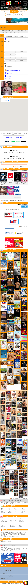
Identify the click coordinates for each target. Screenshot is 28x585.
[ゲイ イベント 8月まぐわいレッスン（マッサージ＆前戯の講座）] (21, 487)
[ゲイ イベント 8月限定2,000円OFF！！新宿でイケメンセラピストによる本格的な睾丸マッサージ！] (17, 270)
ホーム (5, 11)
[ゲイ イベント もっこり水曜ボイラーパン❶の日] (14, 394)
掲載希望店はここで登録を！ (6, 541)
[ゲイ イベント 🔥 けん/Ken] (16, 487)
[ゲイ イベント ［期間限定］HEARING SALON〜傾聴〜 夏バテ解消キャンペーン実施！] (10, 299)
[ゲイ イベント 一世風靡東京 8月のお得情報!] (3, 328)
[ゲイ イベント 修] (21, 491)
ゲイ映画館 (12, 526)
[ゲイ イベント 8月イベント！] (10, 321)
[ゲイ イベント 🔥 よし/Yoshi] (16, 494)
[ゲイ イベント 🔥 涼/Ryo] (21, 470)
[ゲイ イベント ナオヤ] (19, 427)
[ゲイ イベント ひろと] (3, 415)
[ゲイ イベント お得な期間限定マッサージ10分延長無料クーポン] (10, 347)
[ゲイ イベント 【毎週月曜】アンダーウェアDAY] (16, 484)
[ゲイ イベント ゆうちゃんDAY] (10, 308)
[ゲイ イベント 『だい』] (3, 408)
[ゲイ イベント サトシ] (8, 435)
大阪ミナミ (3, 512)
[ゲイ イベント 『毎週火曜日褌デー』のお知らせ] (3, 385)
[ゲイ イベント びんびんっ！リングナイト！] (8, 409)
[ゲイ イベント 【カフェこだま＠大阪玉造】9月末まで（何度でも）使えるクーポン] (3, 265)
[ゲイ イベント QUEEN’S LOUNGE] (25, 432)
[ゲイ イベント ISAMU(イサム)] (24, 363)
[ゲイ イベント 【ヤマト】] (25, 471)
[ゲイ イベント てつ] (19, 434)
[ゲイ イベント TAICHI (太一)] (24, 254)
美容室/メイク (4, 521)
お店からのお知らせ (9, 14)
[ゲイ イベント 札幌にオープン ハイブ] (3, 457)
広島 (15, 512)
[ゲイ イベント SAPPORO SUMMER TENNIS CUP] (8, 454)
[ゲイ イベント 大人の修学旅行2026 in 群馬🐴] (25, 451)
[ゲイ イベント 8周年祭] (25, 466)
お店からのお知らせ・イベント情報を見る (19, 498)
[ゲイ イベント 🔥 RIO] (19, 404)
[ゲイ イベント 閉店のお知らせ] (14, 444)
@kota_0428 (9, 73)
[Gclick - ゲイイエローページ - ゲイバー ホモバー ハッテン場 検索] (14, 3)
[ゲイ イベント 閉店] (19, 450)
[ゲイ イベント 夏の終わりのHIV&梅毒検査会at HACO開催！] (3, 465)
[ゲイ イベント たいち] (3, 435)
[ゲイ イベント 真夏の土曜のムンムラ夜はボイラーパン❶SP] (16, 473)
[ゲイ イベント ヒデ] (17, 286)
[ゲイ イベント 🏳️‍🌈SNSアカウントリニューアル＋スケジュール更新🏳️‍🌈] (3, 376)
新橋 (2, 509)
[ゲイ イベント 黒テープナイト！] (25, 476)
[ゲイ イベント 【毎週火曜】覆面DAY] (24, 309)
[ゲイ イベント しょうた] (7, 491)
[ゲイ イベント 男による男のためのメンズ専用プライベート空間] (17, 363)
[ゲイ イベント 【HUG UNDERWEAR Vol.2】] (3, 256)
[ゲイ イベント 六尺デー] (3, 421)
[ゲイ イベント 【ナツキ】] (3, 296)
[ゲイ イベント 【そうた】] (8, 397)
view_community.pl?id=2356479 (13, 70)
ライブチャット (22, 523)
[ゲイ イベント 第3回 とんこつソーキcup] (14, 453)
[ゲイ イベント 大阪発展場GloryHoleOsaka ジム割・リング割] (14, 404)
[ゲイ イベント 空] (11, 489)
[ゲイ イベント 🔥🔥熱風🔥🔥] (11, 477)
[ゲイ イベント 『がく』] (24, 385)
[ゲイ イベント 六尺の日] (21, 473)
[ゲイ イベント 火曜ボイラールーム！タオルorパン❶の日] (17, 354)
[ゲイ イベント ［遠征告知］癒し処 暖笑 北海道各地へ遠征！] (14, 411)
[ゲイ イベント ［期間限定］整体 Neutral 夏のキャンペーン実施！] (10, 370)
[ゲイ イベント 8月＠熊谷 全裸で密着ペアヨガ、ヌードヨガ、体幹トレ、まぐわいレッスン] (25, 489)
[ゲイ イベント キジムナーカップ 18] (14, 461)
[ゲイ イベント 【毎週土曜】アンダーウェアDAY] (21, 479)
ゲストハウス (3, 520)
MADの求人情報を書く (22, 204)
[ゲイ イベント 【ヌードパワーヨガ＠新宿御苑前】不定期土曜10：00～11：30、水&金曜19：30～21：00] (14, 434)
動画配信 (3, 526)
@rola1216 (9, 78)
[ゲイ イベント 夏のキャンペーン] (3, 344)
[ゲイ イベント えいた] (7, 472)
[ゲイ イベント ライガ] (10, 356)
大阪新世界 (10, 512)
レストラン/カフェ (13, 520)
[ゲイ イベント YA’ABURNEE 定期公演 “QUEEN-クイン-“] (24, 355)
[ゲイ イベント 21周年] (19, 465)
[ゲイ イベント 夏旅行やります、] (3, 315)
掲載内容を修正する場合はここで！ (8, 543)
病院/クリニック (22, 521)
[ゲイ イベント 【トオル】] (2, 485)
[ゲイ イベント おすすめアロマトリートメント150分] (14, 400)
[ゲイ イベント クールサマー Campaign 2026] (24, 292)
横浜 (2, 511)
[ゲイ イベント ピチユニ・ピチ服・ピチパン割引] (25, 425)
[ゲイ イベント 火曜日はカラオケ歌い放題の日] (24, 302)
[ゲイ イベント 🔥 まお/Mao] (16, 478)
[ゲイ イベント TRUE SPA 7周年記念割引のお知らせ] (17, 335)
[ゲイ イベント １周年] (3, 450)
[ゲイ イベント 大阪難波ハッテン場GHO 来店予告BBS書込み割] (24, 331)
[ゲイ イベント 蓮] (25, 393)
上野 (15, 508)
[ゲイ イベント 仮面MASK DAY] (25, 485)
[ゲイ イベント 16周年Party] (8, 462)
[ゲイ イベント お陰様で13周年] (3, 370)
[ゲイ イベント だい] (7, 478)
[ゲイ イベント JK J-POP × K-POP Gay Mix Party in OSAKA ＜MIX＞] (11, 483)
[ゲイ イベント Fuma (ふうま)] (24, 324)
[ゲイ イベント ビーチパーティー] (8, 442)
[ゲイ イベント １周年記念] (24, 262)
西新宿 (16, 509)
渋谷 (9, 509)
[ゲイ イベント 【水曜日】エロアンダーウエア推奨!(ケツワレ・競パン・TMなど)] (8, 404)
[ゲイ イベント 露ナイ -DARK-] (25, 409)
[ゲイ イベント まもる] (24, 272)
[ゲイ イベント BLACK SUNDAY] (2, 492)
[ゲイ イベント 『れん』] (8, 423)
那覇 (2, 514)
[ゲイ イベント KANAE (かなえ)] (17, 278)
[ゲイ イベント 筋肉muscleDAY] (14, 419)
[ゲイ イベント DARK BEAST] (3, 285)
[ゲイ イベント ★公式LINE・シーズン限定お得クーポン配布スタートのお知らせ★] (24, 338)
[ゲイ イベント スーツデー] (3, 354)
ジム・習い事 (21, 520)
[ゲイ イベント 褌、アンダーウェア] (3, 393)
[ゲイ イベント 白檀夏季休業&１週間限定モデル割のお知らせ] (2, 472)
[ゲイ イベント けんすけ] (24, 316)
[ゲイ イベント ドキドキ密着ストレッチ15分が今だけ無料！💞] (17, 312)
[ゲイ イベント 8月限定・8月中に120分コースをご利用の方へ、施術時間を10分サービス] (10, 255)
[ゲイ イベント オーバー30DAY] (19, 412)
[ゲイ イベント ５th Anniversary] (19, 442)
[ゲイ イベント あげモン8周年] (3, 442)
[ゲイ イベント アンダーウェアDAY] (16, 490)
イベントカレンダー (18, 14)
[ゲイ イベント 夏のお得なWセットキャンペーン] (17, 320)
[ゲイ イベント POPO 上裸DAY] (2, 478)
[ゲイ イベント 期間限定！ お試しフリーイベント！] (3, 321)
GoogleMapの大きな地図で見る (14, 137)
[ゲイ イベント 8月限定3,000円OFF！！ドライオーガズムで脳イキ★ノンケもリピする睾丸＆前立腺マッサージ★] (25, 397)
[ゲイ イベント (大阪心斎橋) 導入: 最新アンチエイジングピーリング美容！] (17, 256)
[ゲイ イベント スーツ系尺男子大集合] (25, 414)
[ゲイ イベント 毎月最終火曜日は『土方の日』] (10, 273)
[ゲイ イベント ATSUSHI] (17, 304)
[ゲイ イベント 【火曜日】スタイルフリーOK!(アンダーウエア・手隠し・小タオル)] (10, 281)
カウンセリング (13, 525)
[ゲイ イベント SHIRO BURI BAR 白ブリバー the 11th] (11, 472)
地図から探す (22, 11)
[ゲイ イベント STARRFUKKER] (7, 484)
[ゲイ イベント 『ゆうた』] (10, 380)
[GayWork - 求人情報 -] (24, 206)
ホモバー (3, 518)
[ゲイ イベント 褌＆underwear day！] (17, 345)
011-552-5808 (9, 39)
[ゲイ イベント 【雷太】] (25, 403)
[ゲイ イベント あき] (17, 379)
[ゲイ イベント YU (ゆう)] (25, 419)
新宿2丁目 (23, 509)
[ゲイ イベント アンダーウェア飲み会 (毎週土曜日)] (21, 496)
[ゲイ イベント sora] (3, 427)
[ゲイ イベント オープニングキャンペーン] (10, 316)
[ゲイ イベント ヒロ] (8, 429)
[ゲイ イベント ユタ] (25, 494)
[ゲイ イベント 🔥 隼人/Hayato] (19, 399)
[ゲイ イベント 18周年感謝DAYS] (8, 448)
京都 (15, 511)
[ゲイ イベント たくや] (19, 393)
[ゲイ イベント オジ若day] (3, 306)
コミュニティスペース (14, 523)
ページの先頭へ (20, 581)
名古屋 (9, 511)
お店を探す (14, 11)
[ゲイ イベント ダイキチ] (17, 327)
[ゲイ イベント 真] (3, 336)
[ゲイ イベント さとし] (19, 420)
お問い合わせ (12, 581)
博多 (22, 512)
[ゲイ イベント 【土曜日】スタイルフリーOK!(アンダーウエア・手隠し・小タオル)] (21, 483)
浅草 (22, 508)
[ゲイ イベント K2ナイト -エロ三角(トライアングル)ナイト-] (21, 476)
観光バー (21, 518)
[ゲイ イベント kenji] (24, 376)
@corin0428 (9, 76)
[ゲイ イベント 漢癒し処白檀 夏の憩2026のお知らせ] (10, 335)
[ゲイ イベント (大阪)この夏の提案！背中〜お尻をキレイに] (10, 327)
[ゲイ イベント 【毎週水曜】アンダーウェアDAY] (8, 392)
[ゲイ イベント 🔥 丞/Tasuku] (16, 481)
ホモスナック (12, 518)
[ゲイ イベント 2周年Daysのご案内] (14, 427)
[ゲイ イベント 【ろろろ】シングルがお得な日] (10, 264)
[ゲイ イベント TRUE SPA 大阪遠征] (17, 263)
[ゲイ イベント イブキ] (17, 295)
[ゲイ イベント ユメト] (8, 416)
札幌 (2, 508)
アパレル (12, 521)
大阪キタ (23, 511)
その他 (20, 526)
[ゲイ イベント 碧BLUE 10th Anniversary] (10, 289)
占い (2, 525)
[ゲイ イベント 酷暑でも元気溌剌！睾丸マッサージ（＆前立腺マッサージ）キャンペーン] (3, 363)
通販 (20, 525)
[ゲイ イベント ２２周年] (25, 442)
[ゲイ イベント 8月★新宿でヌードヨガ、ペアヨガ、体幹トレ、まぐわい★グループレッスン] (17, 371)
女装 (2, 523)
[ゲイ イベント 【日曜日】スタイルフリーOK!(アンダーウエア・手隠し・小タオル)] (25, 480)
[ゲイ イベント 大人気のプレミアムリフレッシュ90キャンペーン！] (10, 340)
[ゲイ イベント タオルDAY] (24, 282)
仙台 (9, 508)
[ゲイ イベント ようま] (3, 274)
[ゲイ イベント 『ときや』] (24, 346)
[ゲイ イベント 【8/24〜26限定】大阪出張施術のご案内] (24, 369)
